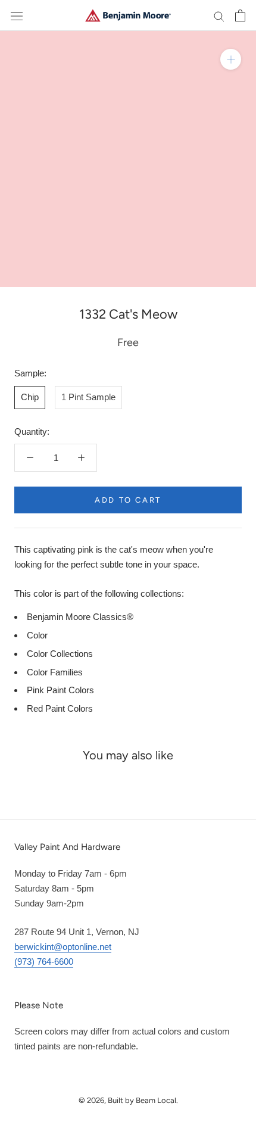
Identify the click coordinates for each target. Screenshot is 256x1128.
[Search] (219, 15)
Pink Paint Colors (60, 690)
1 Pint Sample (88, 397)
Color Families (55, 672)
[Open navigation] (17, 15)
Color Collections (60, 654)
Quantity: (31, 431)
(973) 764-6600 (43, 961)
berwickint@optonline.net (62, 947)
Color (37, 635)
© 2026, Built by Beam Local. (128, 1100)
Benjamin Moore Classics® (80, 617)
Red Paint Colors (60, 708)
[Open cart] (240, 15)
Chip (30, 397)
